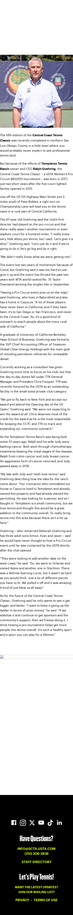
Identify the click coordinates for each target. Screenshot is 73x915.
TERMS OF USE (46, 900)
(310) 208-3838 (36, 853)
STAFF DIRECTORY (37, 862)
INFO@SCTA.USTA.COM (36, 849)
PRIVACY (22, 900)
